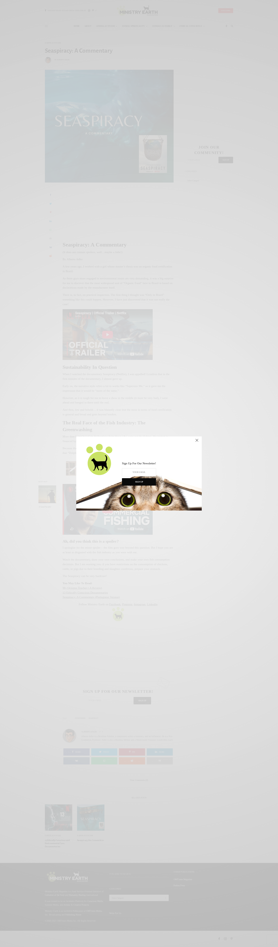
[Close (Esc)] (197, 441)
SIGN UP (139, 482)
